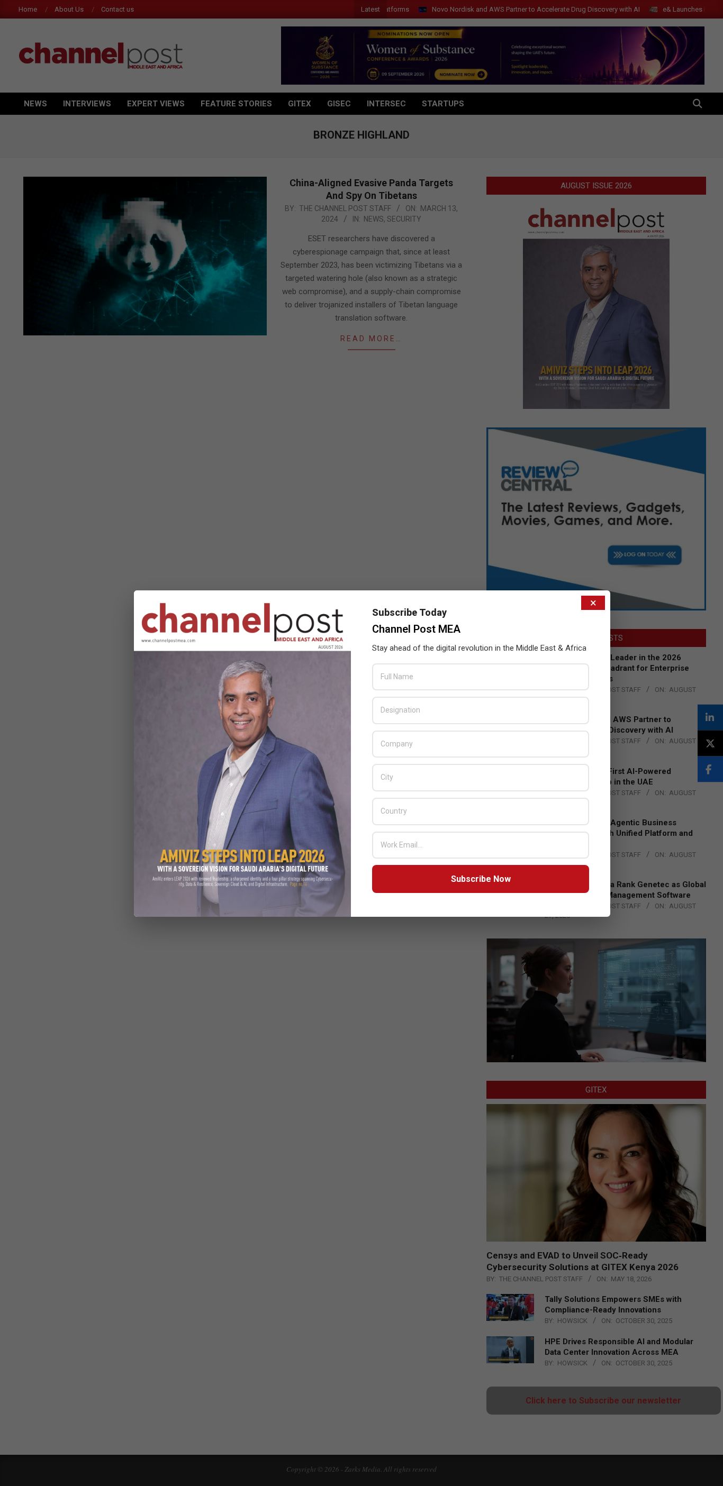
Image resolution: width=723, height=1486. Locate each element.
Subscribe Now (481, 879)
